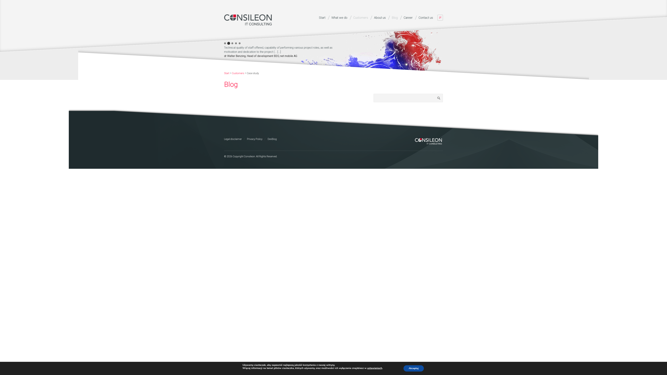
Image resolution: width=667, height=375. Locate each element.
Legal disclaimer (233, 139)
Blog (395, 17)
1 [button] (225, 43)
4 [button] (236, 43)
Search (439, 98)
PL (440, 17)
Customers (360, 17)
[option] (285, 51)
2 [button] (228, 43)
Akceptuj (414, 368)
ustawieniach (374, 368)
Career (408, 17)
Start (322, 17)
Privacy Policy (254, 139)
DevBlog (272, 139)
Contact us (426, 17)
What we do (339, 17)
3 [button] (232, 43)
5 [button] (240, 43)
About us (380, 17)
